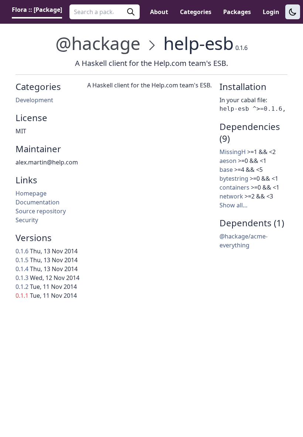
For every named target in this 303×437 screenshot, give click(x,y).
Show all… (233, 205)
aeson (227, 161)
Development (34, 100)
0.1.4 (22, 269)
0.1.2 (22, 287)
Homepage (31, 193)
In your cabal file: (243, 100)
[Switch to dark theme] (292, 11)
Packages (237, 12)
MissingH (232, 152)
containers (234, 187)
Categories (195, 12)
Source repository (41, 211)
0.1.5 (22, 260)
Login (271, 12)
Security (27, 220)
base (226, 170)
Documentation (37, 202)
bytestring (233, 178)
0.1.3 (22, 278)
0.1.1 (22, 295)
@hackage (97, 43)
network (231, 196)
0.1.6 (22, 251)
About (159, 12)
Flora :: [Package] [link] (37, 10)
